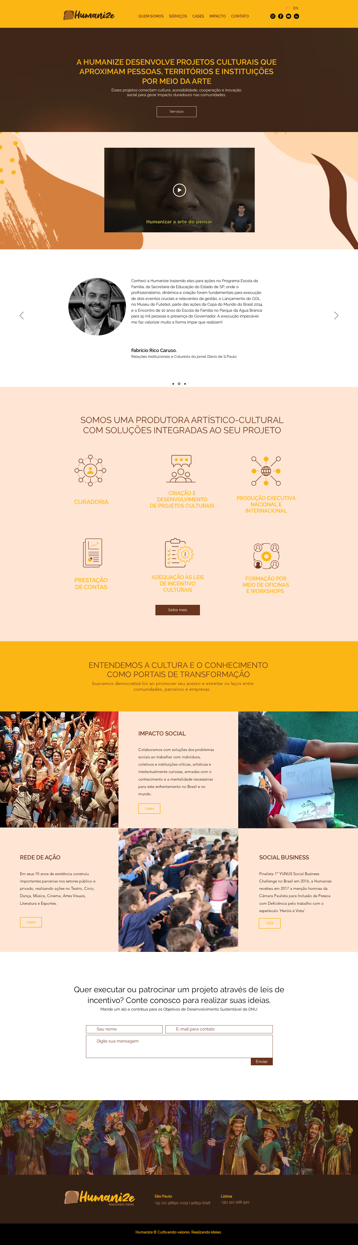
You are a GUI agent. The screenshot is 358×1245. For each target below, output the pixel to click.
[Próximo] (336, 316)
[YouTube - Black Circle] (288, 16)
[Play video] (179, 190)
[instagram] (272, 16)
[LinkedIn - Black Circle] (296, 16)
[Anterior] (22, 316)
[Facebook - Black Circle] (280, 16)
